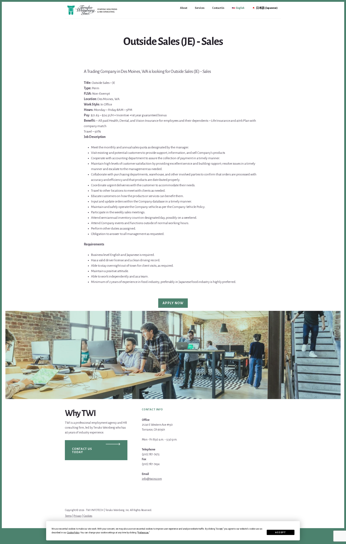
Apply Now (173, 303)
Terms (68, 515)
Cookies (87, 515)
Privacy (78, 515)
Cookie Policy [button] (73, 532)
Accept (280, 532)
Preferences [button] (143, 532)
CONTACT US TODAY (82, 450)
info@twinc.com (152, 479)
